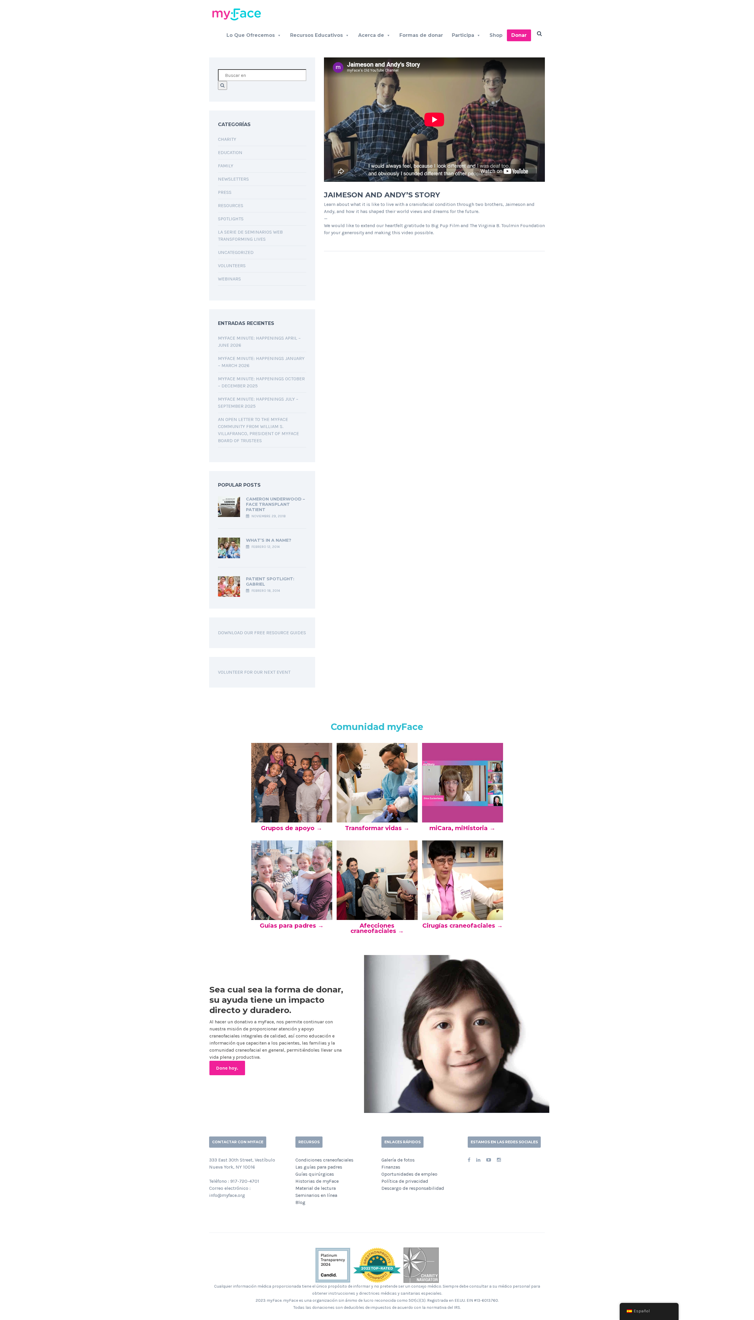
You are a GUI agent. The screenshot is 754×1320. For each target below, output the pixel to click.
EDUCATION (230, 152)
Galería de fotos (398, 1160)
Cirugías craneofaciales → (462, 925)
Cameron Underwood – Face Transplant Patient (275, 504)
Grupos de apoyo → (291, 828)
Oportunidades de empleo (409, 1174)
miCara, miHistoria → (462, 828)
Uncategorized (236, 252)
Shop (496, 35)
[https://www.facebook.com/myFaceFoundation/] (469, 1160)
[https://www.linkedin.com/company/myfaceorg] (478, 1160)
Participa (463, 35)
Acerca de (371, 35)
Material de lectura (315, 1188)
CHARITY (227, 139)
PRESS (225, 192)
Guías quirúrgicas (314, 1174)
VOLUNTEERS (232, 265)
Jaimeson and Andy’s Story (382, 195)
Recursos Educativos (316, 35)
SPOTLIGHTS (231, 219)
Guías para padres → (292, 925)
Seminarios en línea (316, 1195)
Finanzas (390, 1167)
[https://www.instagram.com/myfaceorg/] (499, 1160)
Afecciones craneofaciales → (377, 928)
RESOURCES (230, 205)
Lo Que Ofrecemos (250, 35)
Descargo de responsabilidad (412, 1188)
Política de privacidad (404, 1181)
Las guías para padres (318, 1167)
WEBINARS (229, 279)
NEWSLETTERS (233, 179)
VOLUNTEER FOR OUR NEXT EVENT (254, 672)
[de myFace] (238, 14)
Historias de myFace (317, 1181)
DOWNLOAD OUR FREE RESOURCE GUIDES (262, 632)
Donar (519, 35)
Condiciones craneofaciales (324, 1160)
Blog (300, 1202)
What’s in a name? (268, 540)
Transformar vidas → (377, 828)
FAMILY (225, 165)
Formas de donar (421, 35)
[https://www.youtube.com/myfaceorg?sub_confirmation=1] (488, 1160)
